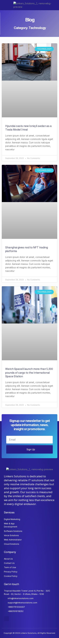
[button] (6, 5)
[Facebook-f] (6, 618)
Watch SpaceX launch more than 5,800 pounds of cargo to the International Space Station (29, 372)
